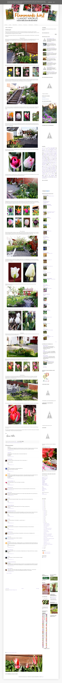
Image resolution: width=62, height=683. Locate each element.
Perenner (44, 164)
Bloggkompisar (53, 148)
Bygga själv (45, 153)
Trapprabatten (18, 442)
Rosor (54, 166)
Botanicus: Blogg (45, 284)
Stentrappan (52, 169)
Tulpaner (50, 172)
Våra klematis (31, 24)
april (44, 520)
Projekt (10, 24)
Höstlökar (51, 158)
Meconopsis (48, 246)
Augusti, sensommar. (49, 205)
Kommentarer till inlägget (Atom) (13, 589)
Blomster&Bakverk (45, 345)
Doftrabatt (9, 442)
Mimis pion (48, 304)
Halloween (50, 157)
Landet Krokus (44, 97)
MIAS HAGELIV (45, 236)
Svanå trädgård (45, 223)
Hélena (8, 473)
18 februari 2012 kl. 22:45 (11, 516)
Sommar (47, 168)
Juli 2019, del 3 (49, 272)
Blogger (42, 676)
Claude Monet (49, 153)
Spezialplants (43, 481)
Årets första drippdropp (46, 531)
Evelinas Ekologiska (45, 360)
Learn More (50, 2)
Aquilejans (9, 452)
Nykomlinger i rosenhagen (46, 237)
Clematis (53, 153)
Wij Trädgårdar (54, 176)
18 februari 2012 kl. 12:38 (11, 478)
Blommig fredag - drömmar (50, 52)
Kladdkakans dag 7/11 (45, 351)
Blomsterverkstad (45, 287)
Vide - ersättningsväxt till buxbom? (48, 528)
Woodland (43, 177)
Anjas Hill (44, 246)
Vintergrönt (48, 174)
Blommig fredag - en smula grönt (50, 71)
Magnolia (52, 161)
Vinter (53, 173)
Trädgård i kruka (45, 170)
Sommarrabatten (44, 169)
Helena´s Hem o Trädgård (46, 217)
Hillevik (43, 158)
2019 (43, 501)
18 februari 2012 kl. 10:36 (11, 450)
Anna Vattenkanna (10, 525)
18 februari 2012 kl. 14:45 (11, 502)
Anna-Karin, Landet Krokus (11, 561)
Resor (56, 165)
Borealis (43, 477)
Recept (53, 165)
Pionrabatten (54, 164)
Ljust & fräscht (45, 537)
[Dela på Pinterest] (23, 441)
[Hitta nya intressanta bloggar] (44, 557)
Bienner (43, 148)
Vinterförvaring (44, 174)
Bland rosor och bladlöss (46, 335)
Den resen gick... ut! (49, 259)
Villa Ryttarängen (10, 487)
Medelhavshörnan (44, 162)
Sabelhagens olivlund (45, 239)
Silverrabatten (14, 442)
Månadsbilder (15, 24)
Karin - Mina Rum (10, 549)
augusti (44, 515)
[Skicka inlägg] (18, 441)
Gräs (52, 156)
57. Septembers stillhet (45, 202)
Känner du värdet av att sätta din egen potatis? (49, 538)
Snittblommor (43, 168)
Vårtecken (43, 176)
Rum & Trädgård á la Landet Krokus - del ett (51, 57)
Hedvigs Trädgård (54, 157)
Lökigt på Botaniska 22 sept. (46, 285)
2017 (43, 503)
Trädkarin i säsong (45, 346)
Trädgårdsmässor (44, 172)
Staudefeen (43, 482)
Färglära (47, 156)
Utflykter (54, 172)
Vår (56, 174)
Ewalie (44, 350)
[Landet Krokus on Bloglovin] (46, 191)
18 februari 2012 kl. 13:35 (11, 495)
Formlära (47, 155)
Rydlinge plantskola (44, 494)
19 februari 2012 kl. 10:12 (11, 547)
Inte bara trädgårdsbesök (49, 66)
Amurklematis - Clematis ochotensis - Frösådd (51, 279)
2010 (43, 548)
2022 (43, 500)
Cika (8, 556)
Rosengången (50, 166)
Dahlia (56, 153)
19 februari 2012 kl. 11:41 (11, 559)
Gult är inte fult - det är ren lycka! (47, 529)
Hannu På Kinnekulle (46, 252)
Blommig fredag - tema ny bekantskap (48, 544)
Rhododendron (45, 166)
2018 (43, 502)
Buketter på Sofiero (49, 288)
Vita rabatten (52, 174)
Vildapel (48, 224)
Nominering (50, 163)
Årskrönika (50, 177)
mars (44, 521)
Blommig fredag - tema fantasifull (51, 47)
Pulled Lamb (48, 323)
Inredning (43, 159)
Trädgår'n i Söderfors (44, 484)
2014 (43, 507)
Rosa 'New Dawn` (49, 218)
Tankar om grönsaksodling (47, 524)
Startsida (6, 24)
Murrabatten (49, 162)
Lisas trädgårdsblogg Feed (46, 294)
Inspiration (46, 159)
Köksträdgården (46, 160)
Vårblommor (46, 175)
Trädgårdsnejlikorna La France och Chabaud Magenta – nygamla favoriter (51, 212)
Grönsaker (55, 156)
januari (44, 545)
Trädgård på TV (51, 170)
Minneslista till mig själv (46, 539)
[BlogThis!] (20, 441)
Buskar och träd (53, 152)
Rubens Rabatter (45, 303)
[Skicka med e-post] (19, 441)
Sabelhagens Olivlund (10, 505)
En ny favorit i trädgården (50, 62)
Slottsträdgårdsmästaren (46, 201)
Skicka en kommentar (9, 573)
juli (44, 516)
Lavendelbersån (43, 161)
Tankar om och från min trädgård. (47, 278)
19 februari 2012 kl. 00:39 (11, 529)
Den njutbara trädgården (46, 523)
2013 (43, 508)
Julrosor (55, 159)
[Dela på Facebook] (22, 441)
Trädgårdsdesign (47, 171)
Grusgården (50, 156)
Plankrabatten (43, 165)
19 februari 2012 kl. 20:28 (11, 571)
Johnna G (9, 536)
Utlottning (43, 173)
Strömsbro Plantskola (44, 483)
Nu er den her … (49, 310)
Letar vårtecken (45, 527)
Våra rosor (20, 24)
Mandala (55, 161)
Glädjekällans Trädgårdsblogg (47, 204)
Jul (52, 159)
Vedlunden (48, 173)
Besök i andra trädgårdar (51, 147)
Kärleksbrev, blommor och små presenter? (48, 536)
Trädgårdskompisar (53, 171)
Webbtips (50, 176)
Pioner (50, 164)
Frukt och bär (50, 155)
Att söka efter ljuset (46, 530)
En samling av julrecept (46, 356)
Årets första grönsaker (46, 540)
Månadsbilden (45, 163)
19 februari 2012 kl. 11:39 (11, 553)
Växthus (47, 176)
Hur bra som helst (45, 355)
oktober (45, 513)
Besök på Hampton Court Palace (50, 38)
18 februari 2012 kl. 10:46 (11, 456)
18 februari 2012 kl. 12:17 (11, 471)
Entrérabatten (11, 442)
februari (45, 522)
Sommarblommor (52, 168)
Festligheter (43, 155)
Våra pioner (25, 24)
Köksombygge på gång (49, 253)
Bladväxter (47, 148)
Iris (50, 159)
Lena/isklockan (9, 459)
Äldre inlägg (37, 588)
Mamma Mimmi (10, 568)
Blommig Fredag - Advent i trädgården (50, 337)
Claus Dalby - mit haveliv (46, 309)
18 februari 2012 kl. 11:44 (11, 464)
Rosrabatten (43, 167)
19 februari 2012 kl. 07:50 (11, 534)
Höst (47, 158)
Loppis (48, 161)
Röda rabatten (48, 167)
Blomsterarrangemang (47, 150)
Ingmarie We (9, 492)
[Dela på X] (21, 441)
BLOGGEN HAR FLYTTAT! (50, 361)
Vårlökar (21, 442)
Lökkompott (45, 532)
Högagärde (44, 322)
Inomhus (54, 158)
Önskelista (36, 24)
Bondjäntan (44, 316)
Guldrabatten (45, 157)
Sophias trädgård (45, 329)
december (45, 510)
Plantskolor (47, 165)
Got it (54, 2)
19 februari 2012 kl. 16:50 (11, 565)
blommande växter (45, 149)
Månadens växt (55, 162)
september (45, 514)
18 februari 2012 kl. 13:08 (11, 489)
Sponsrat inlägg (48, 169)
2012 (43, 509)
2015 (43, 506)
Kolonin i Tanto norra (46, 230)
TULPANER (48, 240)
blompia (9, 541)
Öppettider (44, 294)
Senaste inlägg (7, 588)
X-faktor (46, 177)
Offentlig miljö (54, 163)
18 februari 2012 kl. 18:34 (11, 508)
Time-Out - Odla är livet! (50, 266)
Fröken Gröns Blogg (45, 195)
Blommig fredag (53, 149)
